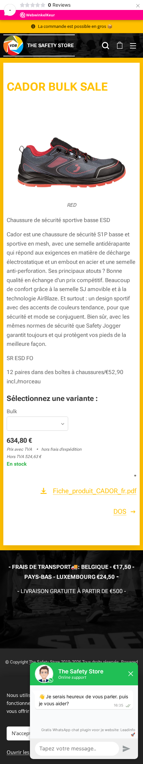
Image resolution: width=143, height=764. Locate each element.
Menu (133, 45)
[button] (105, 45)
